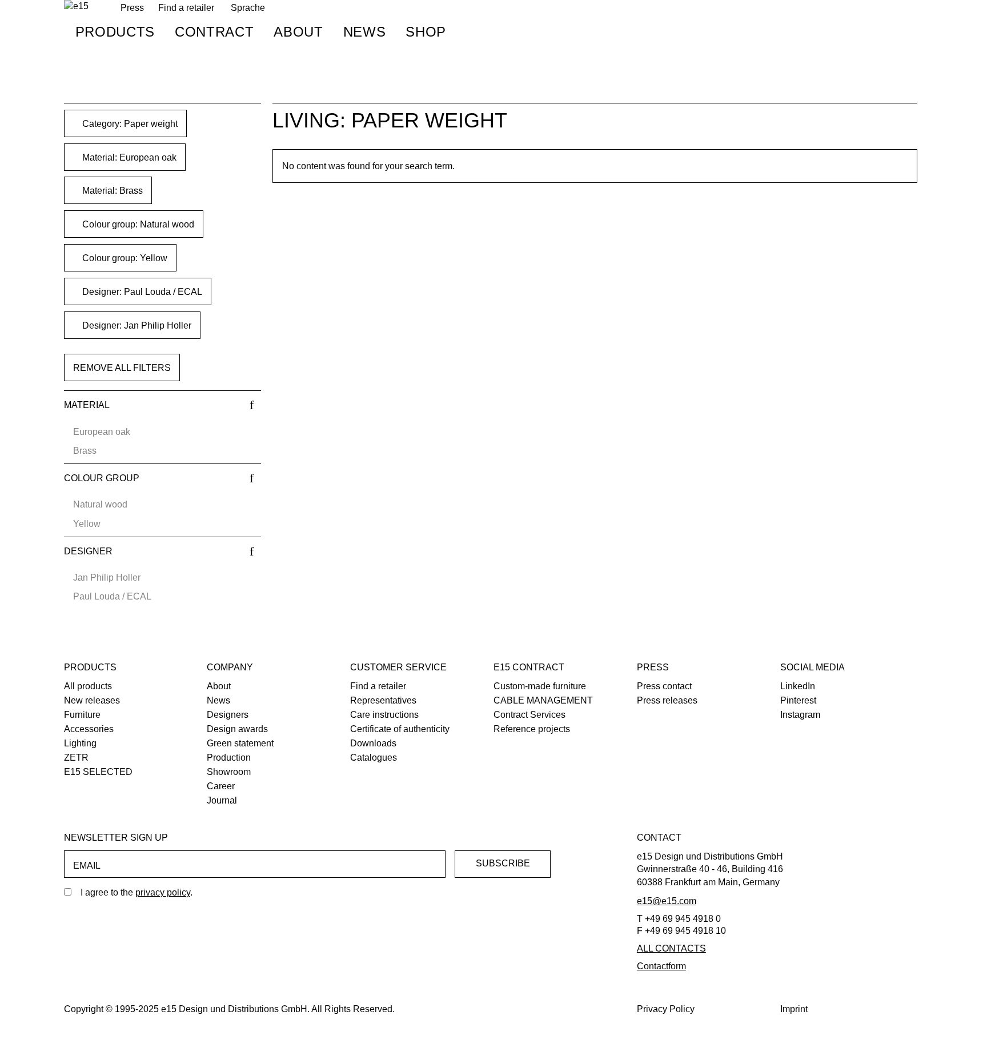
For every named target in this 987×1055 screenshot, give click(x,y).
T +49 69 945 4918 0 (679, 919)
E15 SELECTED (98, 772)
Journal (222, 800)
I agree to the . (136, 892)
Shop (426, 31)
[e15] (76, 6)
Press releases (667, 700)
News (364, 31)
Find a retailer (186, 8)
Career (221, 786)
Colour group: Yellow (123, 258)
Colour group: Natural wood (137, 224)
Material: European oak (128, 157)
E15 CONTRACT (529, 667)
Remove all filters (122, 368)
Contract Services (529, 715)
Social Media (812, 667)
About (298, 31)
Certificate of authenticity (400, 729)
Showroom (229, 772)
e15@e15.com (666, 901)
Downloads (373, 743)
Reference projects (532, 729)
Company (230, 667)
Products (115, 31)
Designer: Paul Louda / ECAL (141, 292)
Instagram (800, 715)
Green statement (240, 743)
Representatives (383, 700)
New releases (92, 700)
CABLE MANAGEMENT (543, 700)
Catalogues (373, 757)
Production (229, 757)
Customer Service (398, 667)
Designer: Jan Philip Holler (135, 325)
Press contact (664, 686)
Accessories (89, 729)
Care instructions (384, 715)
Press (653, 667)
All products (88, 686)
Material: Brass (111, 190)
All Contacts (671, 948)
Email (87, 865)
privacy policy (162, 892)
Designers (227, 715)
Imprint (794, 1009)
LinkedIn (797, 686)
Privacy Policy (666, 1009)
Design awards (237, 729)
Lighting (80, 743)
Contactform (661, 966)
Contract (214, 31)
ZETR (76, 757)
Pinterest (798, 700)
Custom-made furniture (540, 686)
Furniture (82, 715)
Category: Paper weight (129, 124)
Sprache (248, 8)
